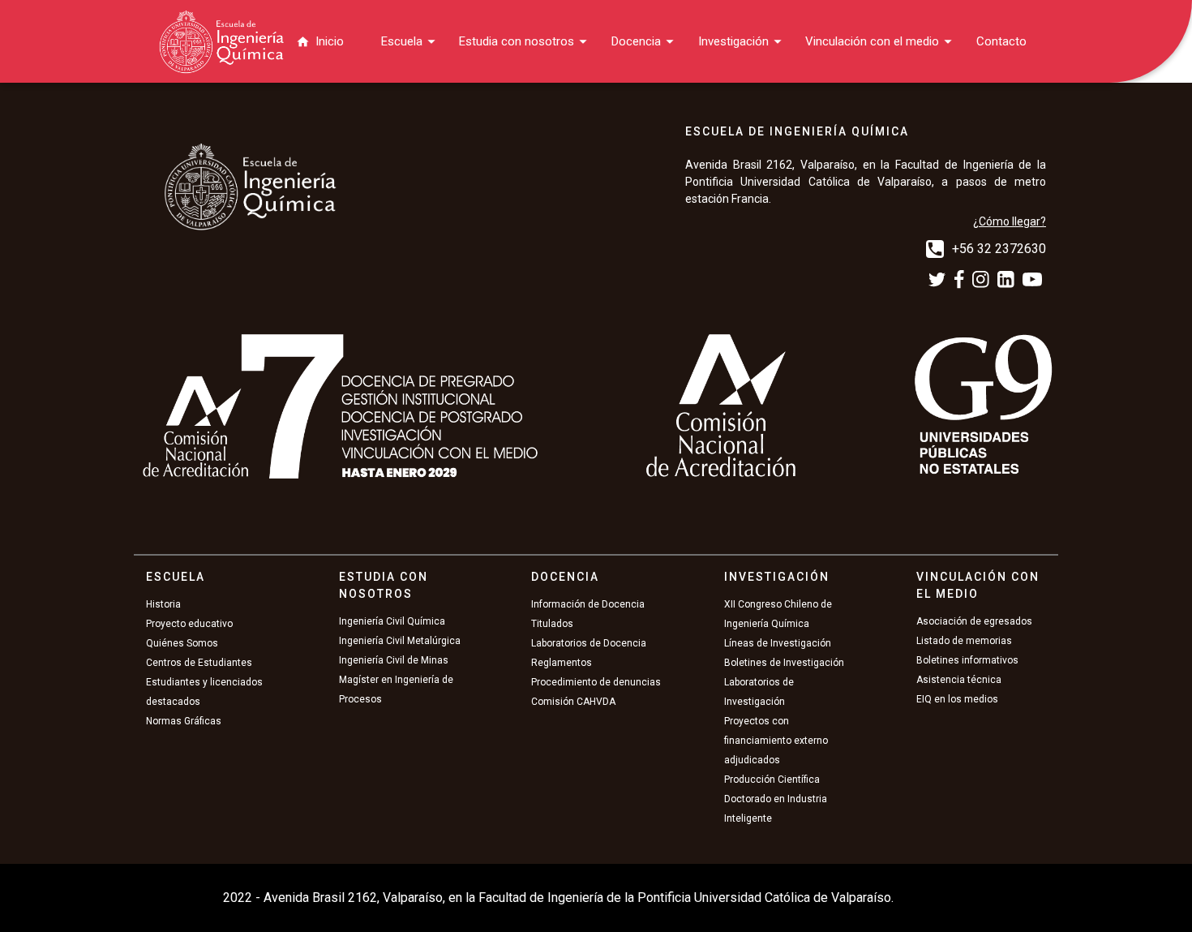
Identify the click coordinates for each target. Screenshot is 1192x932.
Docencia (636, 41)
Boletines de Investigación (784, 662)
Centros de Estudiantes (199, 662)
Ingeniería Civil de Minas (393, 660)
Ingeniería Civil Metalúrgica (400, 640)
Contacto (1001, 41)
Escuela (401, 41)
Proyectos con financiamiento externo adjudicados (776, 740)
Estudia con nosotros (516, 41)
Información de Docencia (588, 604)
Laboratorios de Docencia (588, 643)
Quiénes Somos (182, 643)
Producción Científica (772, 779)
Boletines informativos (967, 660)
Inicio (329, 41)
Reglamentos (561, 662)
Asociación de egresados (974, 621)
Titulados (552, 623)
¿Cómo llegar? (1009, 221)
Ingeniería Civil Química (392, 621)
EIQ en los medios (957, 699)
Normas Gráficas (183, 721)
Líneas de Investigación (777, 643)
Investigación (733, 41)
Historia (163, 604)
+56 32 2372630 (999, 248)
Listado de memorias (964, 640)
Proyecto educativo (189, 623)
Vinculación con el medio (872, 41)
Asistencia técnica (958, 679)
